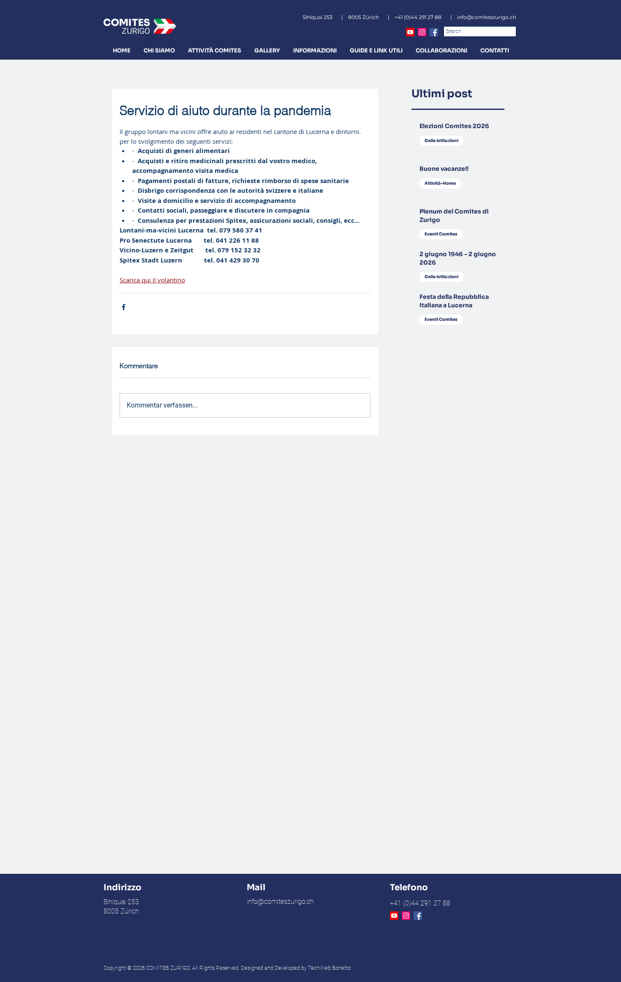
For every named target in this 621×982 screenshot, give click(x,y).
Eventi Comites (441, 234)
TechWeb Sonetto (329, 968)
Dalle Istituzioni (441, 140)
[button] (159, 50)
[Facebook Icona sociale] (434, 32)
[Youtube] (410, 32)
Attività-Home (440, 183)
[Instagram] (422, 32)
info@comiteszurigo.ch (486, 17)
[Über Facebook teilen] (124, 307)
